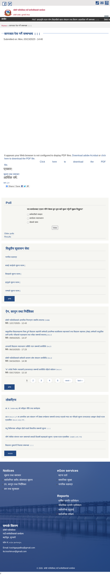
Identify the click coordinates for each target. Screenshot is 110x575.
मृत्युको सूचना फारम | (12, 282)
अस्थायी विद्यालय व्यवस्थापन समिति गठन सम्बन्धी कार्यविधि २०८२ (28, 346)
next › (67, 380)
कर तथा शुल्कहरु (11, 489)
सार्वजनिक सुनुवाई (66, 509)
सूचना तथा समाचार (11, 174)
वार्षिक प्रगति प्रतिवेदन (68, 500)
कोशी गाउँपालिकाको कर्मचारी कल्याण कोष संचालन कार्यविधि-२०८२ (28, 358)
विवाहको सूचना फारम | (13, 274)
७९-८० (6, 183)
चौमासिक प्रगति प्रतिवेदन (69, 505)
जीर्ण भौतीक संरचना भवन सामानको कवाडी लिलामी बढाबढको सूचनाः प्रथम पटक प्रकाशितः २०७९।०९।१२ (43, 437)
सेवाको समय (34, 222)
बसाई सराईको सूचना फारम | (15, 265)
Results (7, 237)
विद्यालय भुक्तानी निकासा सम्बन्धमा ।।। (19, 445)
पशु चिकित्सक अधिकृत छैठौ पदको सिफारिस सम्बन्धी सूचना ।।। (28, 428)
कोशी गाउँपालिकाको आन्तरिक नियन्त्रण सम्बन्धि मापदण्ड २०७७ (27, 320)
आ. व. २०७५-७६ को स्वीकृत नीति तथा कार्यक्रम (22, 408)
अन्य (9, 299)
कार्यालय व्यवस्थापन (37, 218)
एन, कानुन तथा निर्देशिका (15, 484)
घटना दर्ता (62, 475)
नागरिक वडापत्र (11, 257)
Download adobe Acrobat (85, 155)
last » (80, 380)
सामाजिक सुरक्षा (65, 480)
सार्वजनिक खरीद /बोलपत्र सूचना (18, 480)
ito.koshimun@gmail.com (15, 551)
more (10, 453)
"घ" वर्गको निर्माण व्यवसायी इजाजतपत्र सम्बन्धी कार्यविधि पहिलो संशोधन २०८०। (33, 369)
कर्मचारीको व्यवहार (36, 214)
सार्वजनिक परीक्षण (66, 514)
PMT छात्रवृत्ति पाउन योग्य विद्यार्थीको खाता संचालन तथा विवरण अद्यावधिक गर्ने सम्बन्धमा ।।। (60, 19)
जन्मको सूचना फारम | (12, 291)
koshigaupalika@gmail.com (22, 547)
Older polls (9, 233)
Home (4, 25)
